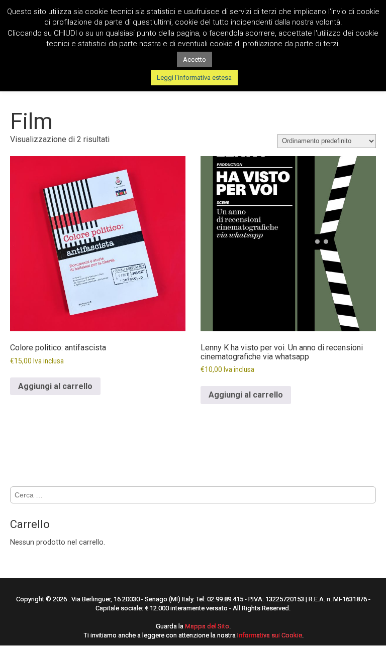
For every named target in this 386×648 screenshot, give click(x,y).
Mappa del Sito (207, 626)
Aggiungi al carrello (55, 386)
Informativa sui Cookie (269, 635)
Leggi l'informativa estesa (194, 77)
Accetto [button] (194, 59)
